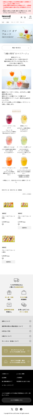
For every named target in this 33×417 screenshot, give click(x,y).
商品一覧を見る (16, 48)
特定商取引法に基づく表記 (23, 381)
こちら (8, 4)
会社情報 (4, 377)
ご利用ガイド (5, 374)
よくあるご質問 (20, 374)
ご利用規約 (19, 377)
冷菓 (7, 22)
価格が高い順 (13, 190)
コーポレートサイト (7, 385)
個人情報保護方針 (6, 381)
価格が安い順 (5, 190)
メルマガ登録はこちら (16, 400)
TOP (3, 22)
